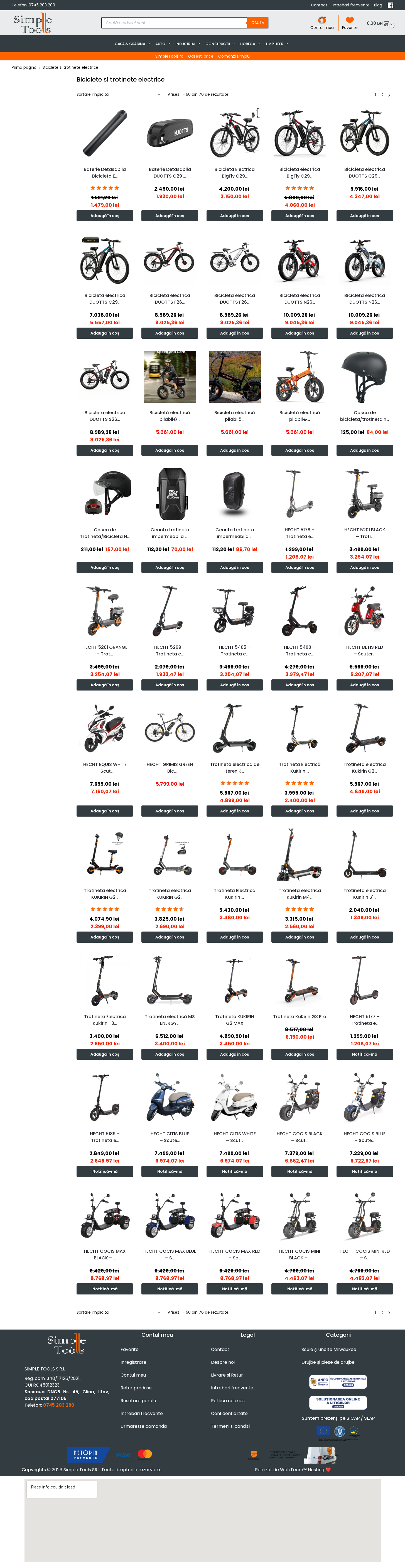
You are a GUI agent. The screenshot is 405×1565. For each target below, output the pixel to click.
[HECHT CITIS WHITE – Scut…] (235, 1098)
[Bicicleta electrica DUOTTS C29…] (365, 133)
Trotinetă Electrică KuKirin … (300, 767)
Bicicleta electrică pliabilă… (234, 415)
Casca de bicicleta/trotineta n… (364, 415)
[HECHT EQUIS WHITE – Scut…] (105, 728)
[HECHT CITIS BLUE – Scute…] (169, 1098)
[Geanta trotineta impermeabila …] (169, 494)
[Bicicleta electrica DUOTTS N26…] (299, 259)
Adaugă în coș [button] (104, 215)
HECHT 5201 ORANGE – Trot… (104, 650)
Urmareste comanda (144, 1426)
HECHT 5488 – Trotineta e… (299, 650)
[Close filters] (70, 78)
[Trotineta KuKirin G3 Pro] (299, 980)
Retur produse (136, 1388)
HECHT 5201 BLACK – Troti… (364, 533)
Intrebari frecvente (351, 5)
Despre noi (223, 1362)
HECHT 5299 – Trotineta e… (169, 650)
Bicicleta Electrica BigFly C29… (235, 172)
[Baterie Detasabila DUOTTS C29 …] (169, 133)
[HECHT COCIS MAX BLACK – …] (105, 1215)
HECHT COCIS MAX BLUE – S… (169, 1254)
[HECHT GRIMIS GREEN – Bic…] (169, 728)
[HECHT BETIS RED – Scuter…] (365, 611)
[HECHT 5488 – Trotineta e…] (299, 611)
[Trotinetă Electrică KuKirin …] (299, 728)
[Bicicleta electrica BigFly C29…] (299, 133)
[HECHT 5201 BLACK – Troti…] (365, 494)
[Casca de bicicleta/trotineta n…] (365, 376)
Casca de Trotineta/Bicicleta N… (105, 533)
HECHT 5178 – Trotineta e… (300, 533)
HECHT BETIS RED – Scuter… (364, 650)
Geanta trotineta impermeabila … (170, 533)
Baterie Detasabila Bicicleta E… (105, 172)
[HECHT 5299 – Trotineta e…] (169, 611)
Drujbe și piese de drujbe (328, 1362)
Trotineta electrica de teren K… (234, 767)
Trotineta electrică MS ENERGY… (170, 1019)
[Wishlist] (130, 113)
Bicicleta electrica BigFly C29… (299, 172)
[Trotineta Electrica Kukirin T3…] (105, 980)
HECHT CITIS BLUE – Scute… (170, 1137)
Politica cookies (228, 1400)
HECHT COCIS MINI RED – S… (365, 1254)
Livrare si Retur (227, 1375)
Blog (378, 5)
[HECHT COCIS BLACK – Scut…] (299, 1098)
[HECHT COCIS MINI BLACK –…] (299, 1215)
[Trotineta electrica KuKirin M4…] (299, 854)
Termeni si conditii (230, 1426)
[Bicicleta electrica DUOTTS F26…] (169, 259)
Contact (319, 5)
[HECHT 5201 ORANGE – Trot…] (105, 611)
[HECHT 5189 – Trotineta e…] (105, 1098)
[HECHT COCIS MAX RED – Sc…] (235, 1215)
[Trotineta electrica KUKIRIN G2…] (105, 854)
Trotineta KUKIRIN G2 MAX (234, 1019)
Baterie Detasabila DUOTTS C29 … (170, 172)
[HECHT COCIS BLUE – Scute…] (365, 1098)
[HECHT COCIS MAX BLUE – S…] (169, 1215)
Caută (257, 22)
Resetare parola (138, 1400)
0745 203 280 (42, 5)
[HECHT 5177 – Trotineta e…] (365, 980)
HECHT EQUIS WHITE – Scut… (105, 767)
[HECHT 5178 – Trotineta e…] (299, 494)
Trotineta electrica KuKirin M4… (300, 893)
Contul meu (322, 27)
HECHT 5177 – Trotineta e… (365, 1019)
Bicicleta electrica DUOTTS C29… (364, 172)
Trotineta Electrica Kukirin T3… (105, 1019)
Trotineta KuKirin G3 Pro (299, 1016)
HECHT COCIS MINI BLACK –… (299, 1254)
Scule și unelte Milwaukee (328, 1349)
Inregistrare (133, 1362)
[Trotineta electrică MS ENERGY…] (169, 980)
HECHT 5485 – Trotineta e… (235, 650)
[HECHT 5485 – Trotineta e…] (235, 611)
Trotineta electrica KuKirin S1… (364, 893)
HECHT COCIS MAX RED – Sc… (234, 1254)
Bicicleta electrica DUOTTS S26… (105, 415)
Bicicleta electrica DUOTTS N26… (299, 298)
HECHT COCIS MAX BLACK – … (105, 1254)
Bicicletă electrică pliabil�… (169, 415)
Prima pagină (24, 67)
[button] (380, 23)
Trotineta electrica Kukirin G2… (364, 767)
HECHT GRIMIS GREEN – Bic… (170, 767)
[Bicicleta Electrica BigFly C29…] (235, 133)
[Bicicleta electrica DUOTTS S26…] (105, 376)
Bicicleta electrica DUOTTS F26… (169, 298)
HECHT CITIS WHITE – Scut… (235, 1137)
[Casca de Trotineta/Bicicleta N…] (105, 494)
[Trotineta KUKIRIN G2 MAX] (235, 980)
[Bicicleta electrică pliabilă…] (235, 376)
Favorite (350, 27)
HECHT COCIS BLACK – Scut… (300, 1137)
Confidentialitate (229, 1413)
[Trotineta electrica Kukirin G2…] (365, 728)
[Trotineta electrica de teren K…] (235, 728)
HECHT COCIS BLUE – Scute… (365, 1137)
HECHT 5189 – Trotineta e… (105, 1137)
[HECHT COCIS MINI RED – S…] (365, 1215)
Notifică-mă (364, 1054)
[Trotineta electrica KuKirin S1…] (365, 854)
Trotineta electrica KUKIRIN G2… (105, 893)
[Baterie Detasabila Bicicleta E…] (105, 133)
